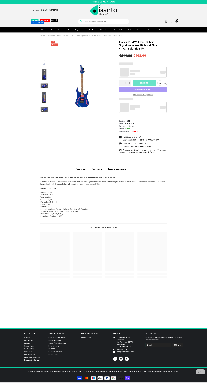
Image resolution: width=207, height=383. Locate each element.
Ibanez (132, 126)
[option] (82, 86)
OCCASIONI (44, 20)
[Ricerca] (103, 21)
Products (51, 36)
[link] (160, 83)
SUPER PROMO (38, 23)
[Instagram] (121, 359)
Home (42, 36)
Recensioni (97, 169)
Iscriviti (177, 345)
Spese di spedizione (117, 169)
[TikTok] (127, 359)
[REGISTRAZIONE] (166, 21)
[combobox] (105, 21)
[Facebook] (115, 359)
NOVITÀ (54, 20)
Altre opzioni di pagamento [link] (143, 95)
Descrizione (81, 169)
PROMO (35, 20)
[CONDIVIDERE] (165, 83)
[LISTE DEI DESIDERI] (171, 21)
